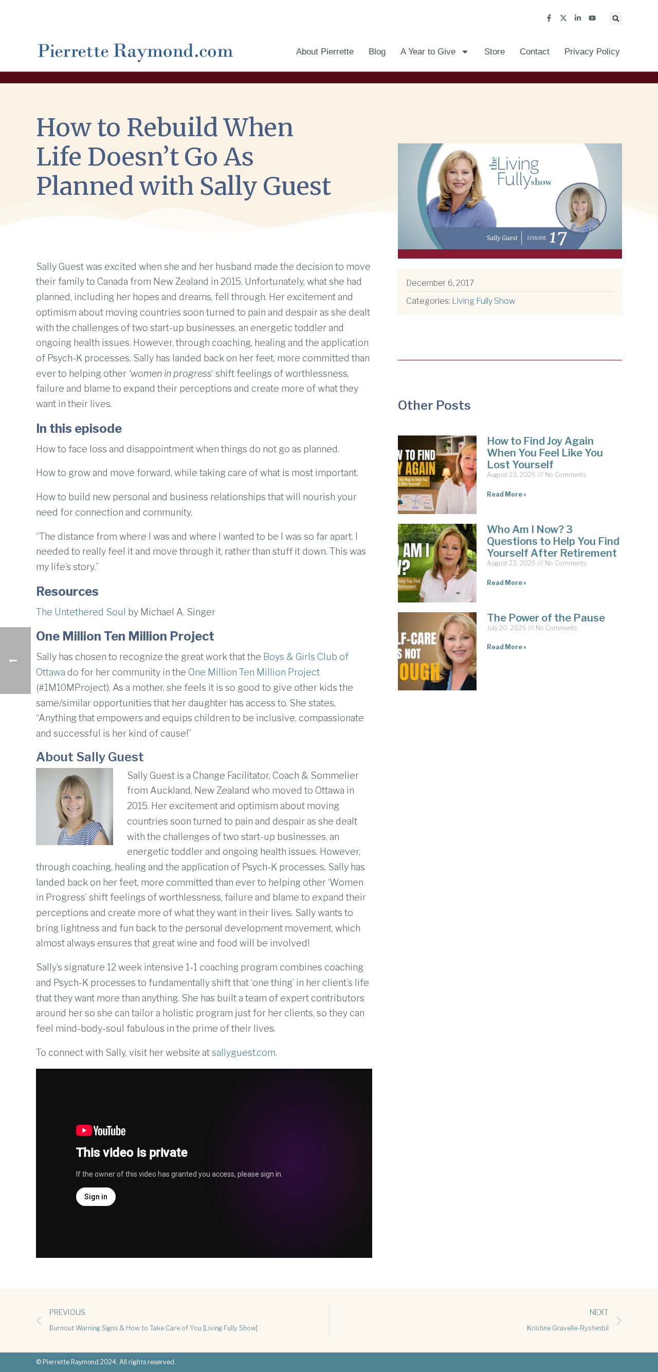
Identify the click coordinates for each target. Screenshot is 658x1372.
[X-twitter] (563, 18)
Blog (377, 52)
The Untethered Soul (81, 612)
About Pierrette (325, 52)
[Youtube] (592, 18)
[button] (616, 18)
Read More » (506, 494)
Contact (535, 52)
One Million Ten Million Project (254, 672)
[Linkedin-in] (578, 18)
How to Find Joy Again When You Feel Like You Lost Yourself (545, 453)
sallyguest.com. (244, 1052)
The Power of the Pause (546, 618)
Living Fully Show (484, 301)
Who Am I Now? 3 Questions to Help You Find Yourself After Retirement (553, 541)
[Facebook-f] (549, 18)
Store (494, 52)
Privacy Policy (592, 52)
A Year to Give (427, 52)
